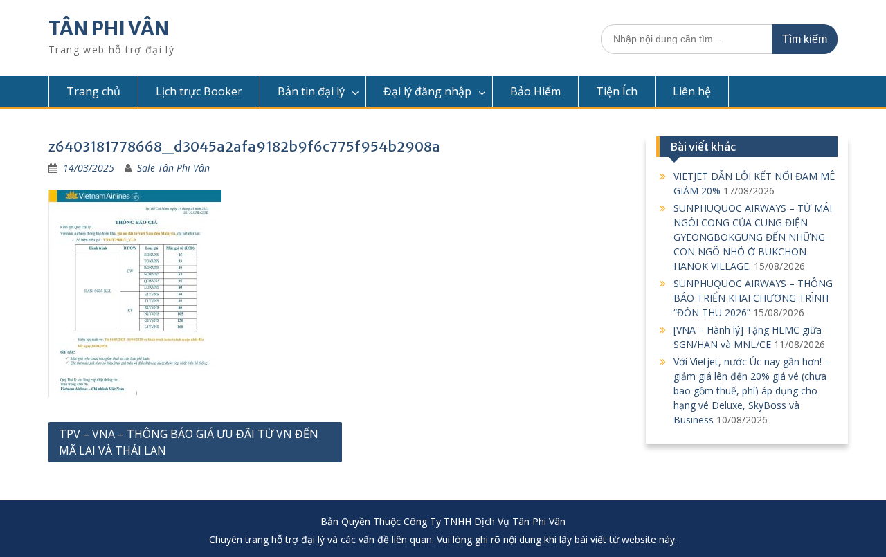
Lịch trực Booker (199, 91)
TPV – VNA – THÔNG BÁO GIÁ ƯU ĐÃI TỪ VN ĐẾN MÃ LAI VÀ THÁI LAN (188, 442)
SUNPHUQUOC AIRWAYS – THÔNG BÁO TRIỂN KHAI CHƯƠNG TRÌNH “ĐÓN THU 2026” (753, 298)
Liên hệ (692, 91)
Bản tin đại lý (311, 91)
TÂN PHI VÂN (108, 28)
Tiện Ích (617, 91)
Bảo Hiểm (535, 91)
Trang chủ (93, 91)
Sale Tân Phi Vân (173, 167)
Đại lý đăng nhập (427, 91)
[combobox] (719, 39)
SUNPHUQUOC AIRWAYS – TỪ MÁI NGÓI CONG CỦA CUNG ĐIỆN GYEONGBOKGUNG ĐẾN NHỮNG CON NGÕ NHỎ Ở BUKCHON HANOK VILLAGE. (752, 237)
